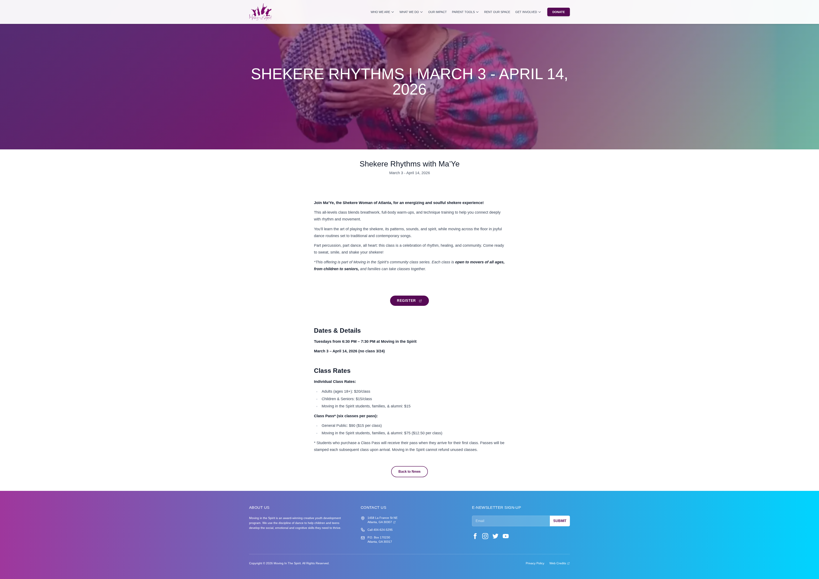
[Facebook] (475, 536)
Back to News (409, 471)
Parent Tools (463, 12)
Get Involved (526, 12)
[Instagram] (485, 536)
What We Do (409, 12)
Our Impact (437, 12)
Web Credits (559, 563)
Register (413, 300)
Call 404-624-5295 (380, 529)
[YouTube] (506, 536)
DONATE (558, 12)
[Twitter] (495, 536)
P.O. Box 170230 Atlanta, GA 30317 (379, 539)
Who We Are (380, 12)
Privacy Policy (535, 563)
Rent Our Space (497, 12)
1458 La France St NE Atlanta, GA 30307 (382, 520)
